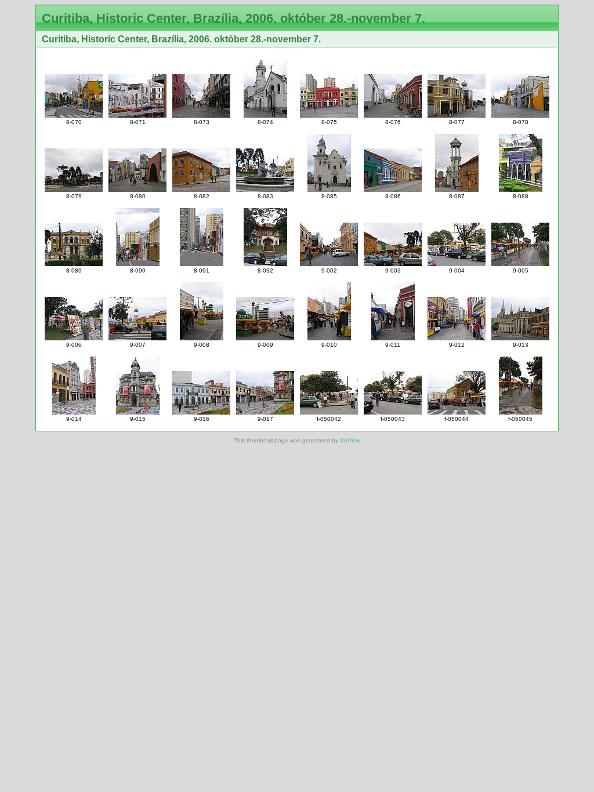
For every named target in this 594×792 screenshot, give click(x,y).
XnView (350, 440)
